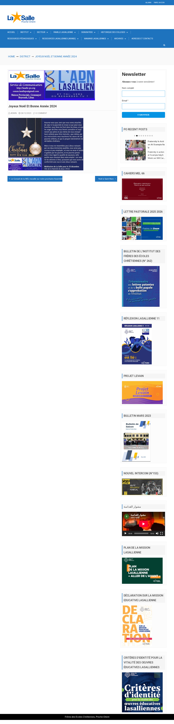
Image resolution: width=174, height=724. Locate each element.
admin (14, 113)
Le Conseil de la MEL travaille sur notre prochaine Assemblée (37, 179)
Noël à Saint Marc (106, 179)
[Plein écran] (161, 537)
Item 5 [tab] (143, 135)
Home (11, 56)
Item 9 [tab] (152, 135)
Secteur (41, 32)
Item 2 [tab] (137, 135)
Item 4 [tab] (141, 135)
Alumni (148, 3)
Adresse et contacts (142, 38)
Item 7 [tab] (147, 135)
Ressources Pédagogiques (20, 38)
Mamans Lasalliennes (95, 38)
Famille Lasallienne (63, 32)
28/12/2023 (26, 113)
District (25, 56)
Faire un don (159, 3)
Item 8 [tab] (150, 135)
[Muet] (157, 537)
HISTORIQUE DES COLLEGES (113, 32)
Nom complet (128, 88)
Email (125, 100)
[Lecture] (125, 537)
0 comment (41, 113)
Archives (118, 38)
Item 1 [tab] (134, 135)
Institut (25, 32)
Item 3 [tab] (139, 135)
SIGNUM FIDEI (87, 32)
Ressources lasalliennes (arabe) (59, 38)
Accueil (11, 32)
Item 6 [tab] (145, 135)
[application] (143, 528)
